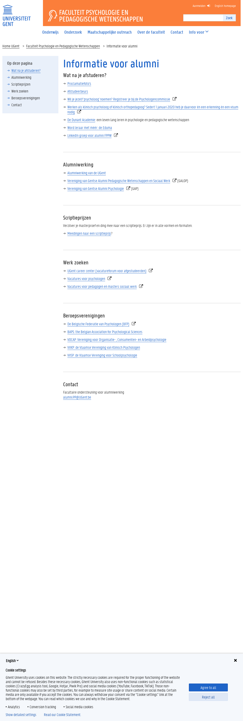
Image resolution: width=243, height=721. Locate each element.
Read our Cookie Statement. (62, 714)
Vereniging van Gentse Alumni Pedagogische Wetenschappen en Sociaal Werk (118, 180)
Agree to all (208, 687)
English (11, 660)
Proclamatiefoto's (79, 83)
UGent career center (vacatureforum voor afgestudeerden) (106, 270)
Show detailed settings (21, 714)
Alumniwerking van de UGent (86, 172)
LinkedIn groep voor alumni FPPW (89, 135)
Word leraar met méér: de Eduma (89, 127)
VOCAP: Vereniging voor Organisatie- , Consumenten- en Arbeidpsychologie (116, 339)
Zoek (229, 17)
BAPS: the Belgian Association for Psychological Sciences (104, 331)
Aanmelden (199, 6)
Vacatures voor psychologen (86, 278)
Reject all (208, 696)
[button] (196, 32)
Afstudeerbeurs (77, 91)
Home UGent (10, 45)
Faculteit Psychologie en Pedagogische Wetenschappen (63, 45)
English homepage (225, 6)
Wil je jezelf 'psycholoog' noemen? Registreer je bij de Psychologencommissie (118, 98)
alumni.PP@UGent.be (77, 397)
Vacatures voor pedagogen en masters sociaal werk (102, 286)
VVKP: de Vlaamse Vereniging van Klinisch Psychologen (103, 347)
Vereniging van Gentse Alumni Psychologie (95, 188)
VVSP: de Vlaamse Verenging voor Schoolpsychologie (102, 355)
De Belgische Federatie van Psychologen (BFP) (98, 323)
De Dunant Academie (81, 119)
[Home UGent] (16, 12)
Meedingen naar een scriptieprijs (89, 233)
